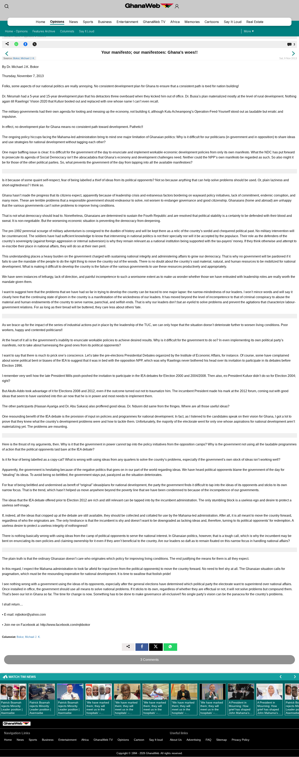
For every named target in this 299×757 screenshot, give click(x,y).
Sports (88, 22)
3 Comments (149, 659)
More (247, 31)
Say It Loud (232, 22)
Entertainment (127, 22)
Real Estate (254, 22)
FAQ (208, 739)
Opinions (57, 22)
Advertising (194, 739)
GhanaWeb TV (154, 22)
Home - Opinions (16, 31)
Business (105, 22)
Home (40, 22)
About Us (176, 739)
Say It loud (156, 739)
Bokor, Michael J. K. (24, 58)
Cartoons (212, 22)
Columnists (67, 31)
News (73, 22)
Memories (192, 22)
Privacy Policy (240, 739)
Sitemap (221, 739)
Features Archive (44, 31)
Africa (175, 22)
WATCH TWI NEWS (22, 676)
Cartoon (139, 739)
